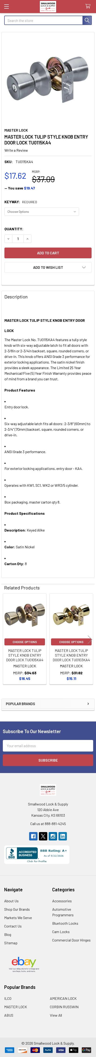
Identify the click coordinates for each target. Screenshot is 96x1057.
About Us (11, 901)
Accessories (62, 901)
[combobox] (48, 20)
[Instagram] (53, 836)
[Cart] (89, 6)
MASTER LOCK (15, 1006)
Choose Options (25, 642)
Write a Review (16, 150)
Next (90, 639)
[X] (43, 836)
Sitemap (10, 943)
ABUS (8, 1015)
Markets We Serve (18, 917)
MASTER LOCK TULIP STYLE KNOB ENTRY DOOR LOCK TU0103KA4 (71, 655)
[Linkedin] (62, 836)
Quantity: (13, 229)
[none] (48, 78)
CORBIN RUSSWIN (64, 1006)
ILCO (7, 998)
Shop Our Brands (17, 909)
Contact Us (13, 926)
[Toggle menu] (6, 6)
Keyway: (20, 202)
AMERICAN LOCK (63, 998)
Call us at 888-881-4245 (48, 823)
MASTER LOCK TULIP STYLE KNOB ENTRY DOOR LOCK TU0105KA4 (24, 655)
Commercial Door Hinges (71, 940)
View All (56, 1015)
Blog (7, 934)
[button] (48, 267)
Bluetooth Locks (65, 923)
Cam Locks (61, 931)
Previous (6, 639)
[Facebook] (33, 836)
